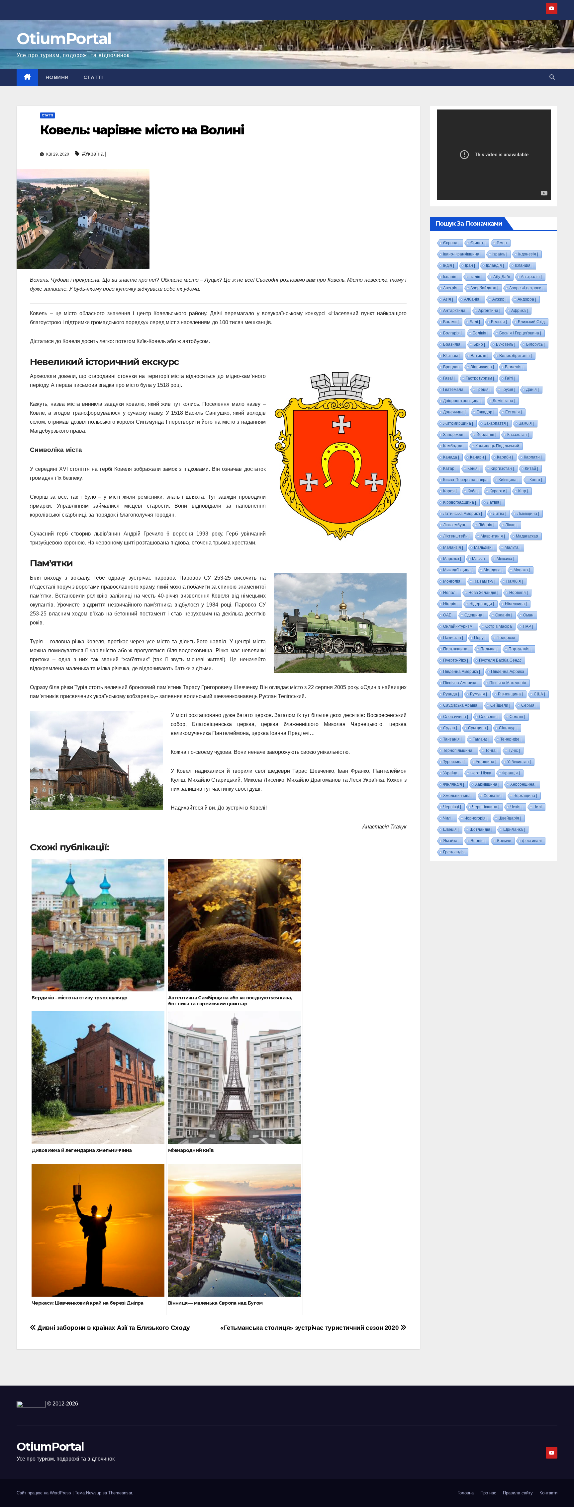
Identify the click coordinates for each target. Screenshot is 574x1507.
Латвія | (494, 502)
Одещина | (474, 615)
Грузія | (508, 389)
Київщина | (509, 479)
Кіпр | (523, 491)
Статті (93, 77)
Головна (465, 1492)
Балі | (475, 322)
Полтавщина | (456, 649)
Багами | (451, 322)
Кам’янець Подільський (497, 446)
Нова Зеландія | (483, 592)
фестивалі (532, 840)
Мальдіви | (484, 547)
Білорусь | (535, 344)
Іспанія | (450, 276)
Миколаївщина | (458, 570)
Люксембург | (455, 525)
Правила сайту (518, 1492)
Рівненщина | (510, 694)
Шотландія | (481, 829)
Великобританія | (515, 355)
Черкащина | (525, 795)
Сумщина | (478, 728)
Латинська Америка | (462, 513)
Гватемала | (454, 389)
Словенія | (489, 716)
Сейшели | (500, 705)
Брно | (479, 344)
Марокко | (452, 558)
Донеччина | (454, 412)
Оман (528, 615)
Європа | (451, 243)
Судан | (450, 728)
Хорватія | (493, 795)
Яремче (504, 840)
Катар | (449, 468)
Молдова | (493, 570)
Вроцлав (451, 367)
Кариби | (505, 457)
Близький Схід (531, 322)
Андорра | (527, 299)
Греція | (483, 389)
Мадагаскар (527, 536)
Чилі (537, 807)
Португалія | (520, 649)
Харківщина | (487, 784)
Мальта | (513, 547)
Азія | (448, 299)
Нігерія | (450, 604)
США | (539, 694)
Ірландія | (495, 265)
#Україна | (94, 154)
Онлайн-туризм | (458, 626)
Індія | (448, 265)
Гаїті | (510, 378)
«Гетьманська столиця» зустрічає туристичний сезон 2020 (310, 1327)
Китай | (531, 468)
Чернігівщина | (485, 807)
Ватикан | (479, 355)
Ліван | (511, 525)
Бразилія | (452, 344)
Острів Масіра (498, 626)
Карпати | (533, 457)
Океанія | (503, 615)
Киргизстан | (502, 468)
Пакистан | (453, 637)
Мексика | (505, 558)
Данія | (532, 389)
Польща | (489, 649)
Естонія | (513, 412)
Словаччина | (455, 716)
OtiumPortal (64, 38)
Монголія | (452, 581)
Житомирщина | (458, 423)
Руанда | (451, 694)
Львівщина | (528, 513)
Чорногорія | (476, 818)
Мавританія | (493, 536)
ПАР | (528, 626)
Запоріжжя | (454, 434)
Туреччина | (454, 761)
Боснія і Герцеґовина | (520, 333)
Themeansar (120, 1492)
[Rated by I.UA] (31, 1403)
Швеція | (451, 829)
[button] (552, 77)
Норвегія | (518, 592)
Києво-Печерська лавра (465, 479)
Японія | (478, 840)
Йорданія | (486, 434)
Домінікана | (504, 400)
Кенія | (473, 468)
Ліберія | (486, 525)
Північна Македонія (507, 683)
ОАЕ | (448, 615)
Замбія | (526, 423)
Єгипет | (478, 243)
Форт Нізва (480, 773)
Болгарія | (452, 333)
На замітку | (484, 581)
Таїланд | (481, 739)
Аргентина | (489, 310)
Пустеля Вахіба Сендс (500, 660)
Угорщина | (486, 761)
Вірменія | (514, 367)
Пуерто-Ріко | (455, 660)
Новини (57, 77)
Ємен (502, 243)
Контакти (548, 1492)
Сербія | (528, 705)
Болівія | (480, 333)
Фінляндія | (453, 784)
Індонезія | (528, 254)
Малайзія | (453, 547)
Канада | (451, 457)
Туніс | (514, 750)
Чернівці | (452, 807)
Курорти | (498, 491)
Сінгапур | (508, 728)
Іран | (470, 265)
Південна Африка (507, 671)
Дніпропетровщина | (462, 400)
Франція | (511, 773)
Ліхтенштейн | (456, 536)
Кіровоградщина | (459, 502)
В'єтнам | (451, 355)
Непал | (450, 592)
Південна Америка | (461, 671)
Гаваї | (449, 378)
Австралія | (531, 276)
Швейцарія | (510, 818)
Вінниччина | (482, 367)
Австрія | (451, 288)
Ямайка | (451, 840)
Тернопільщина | (458, 750)
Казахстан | (518, 434)
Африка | (519, 310)
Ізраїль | (499, 254)
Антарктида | (455, 310)
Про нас (488, 1492)
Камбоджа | (453, 446)
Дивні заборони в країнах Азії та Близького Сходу (113, 1327)
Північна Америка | (460, 683)
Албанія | (472, 299)
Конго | (535, 479)
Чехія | (516, 807)
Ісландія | (523, 265)
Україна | (451, 773)
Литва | (499, 513)
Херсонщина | (523, 784)
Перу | (480, 637)
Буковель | (505, 344)
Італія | (475, 276)
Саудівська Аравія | (461, 705)
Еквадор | (485, 412)
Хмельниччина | (458, 795)
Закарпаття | (496, 423)
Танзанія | (452, 739)
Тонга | (491, 750)
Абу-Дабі (501, 276)
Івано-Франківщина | (462, 254)
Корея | (450, 491)
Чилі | (448, 818)
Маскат (479, 558)
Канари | (478, 457)
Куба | (473, 491)
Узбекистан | (519, 761)
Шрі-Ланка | (514, 829)
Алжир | (499, 299)
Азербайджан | (484, 288)
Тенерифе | (511, 739)
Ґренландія (454, 852)
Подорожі (506, 637)
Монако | (522, 570)
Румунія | (478, 694)
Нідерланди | (481, 604)
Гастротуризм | (480, 378)
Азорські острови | (526, 288)
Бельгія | (499, 322)
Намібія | (514, 581)
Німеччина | (516, 604)
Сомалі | (517, 716)
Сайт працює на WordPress (44, 1492)
